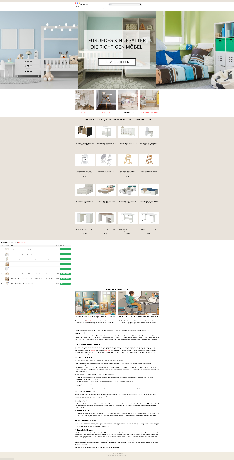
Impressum (113, 453)
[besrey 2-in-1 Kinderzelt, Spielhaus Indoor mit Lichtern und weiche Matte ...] (7, 264)
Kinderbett (88, 320)
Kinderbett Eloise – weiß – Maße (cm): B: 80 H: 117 (128, 144)
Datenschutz (120, 453)
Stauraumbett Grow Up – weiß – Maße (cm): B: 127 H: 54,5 (149, 202)
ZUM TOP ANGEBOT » (65, 249)
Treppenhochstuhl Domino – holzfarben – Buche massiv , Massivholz (149, 172)
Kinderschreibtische (149, 112)
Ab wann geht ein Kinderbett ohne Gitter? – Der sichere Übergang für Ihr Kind (95, 317)
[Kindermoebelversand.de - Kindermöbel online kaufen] (83, 4)
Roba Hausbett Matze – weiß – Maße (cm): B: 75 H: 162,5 (106, 144)
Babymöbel (102, 9)
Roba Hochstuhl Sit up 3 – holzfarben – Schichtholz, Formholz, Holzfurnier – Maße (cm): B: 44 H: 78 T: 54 (128, 173)
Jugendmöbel (123, 9)
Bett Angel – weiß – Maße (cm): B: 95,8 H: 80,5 (84, 202)
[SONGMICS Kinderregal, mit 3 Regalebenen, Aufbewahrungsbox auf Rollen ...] (7, 269)
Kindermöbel (112, 9)
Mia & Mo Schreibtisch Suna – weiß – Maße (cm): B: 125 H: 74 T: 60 (85, 230)
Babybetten (85, 112)
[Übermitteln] (141, 4)
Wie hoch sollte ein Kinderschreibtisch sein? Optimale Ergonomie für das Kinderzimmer (138, 317)
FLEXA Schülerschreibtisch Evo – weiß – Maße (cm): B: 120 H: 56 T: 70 (127, 230)
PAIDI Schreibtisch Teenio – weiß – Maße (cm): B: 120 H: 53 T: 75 (149, 230)
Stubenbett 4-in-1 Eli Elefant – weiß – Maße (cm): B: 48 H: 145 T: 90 (149, 144)
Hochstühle (106, 112)
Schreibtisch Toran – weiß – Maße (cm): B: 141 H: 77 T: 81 (106, 230)
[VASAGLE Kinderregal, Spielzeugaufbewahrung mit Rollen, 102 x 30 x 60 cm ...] (7, 254)
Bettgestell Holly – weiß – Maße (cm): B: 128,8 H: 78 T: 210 (106, 202)
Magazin (132, 9)
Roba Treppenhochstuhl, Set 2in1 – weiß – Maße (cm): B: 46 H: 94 (106, 172)
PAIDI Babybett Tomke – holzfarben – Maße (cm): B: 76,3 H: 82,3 (85, 144)
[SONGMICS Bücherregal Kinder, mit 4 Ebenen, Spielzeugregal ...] (7, 284)
